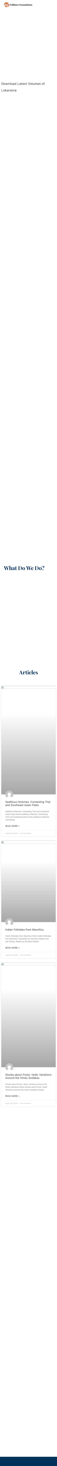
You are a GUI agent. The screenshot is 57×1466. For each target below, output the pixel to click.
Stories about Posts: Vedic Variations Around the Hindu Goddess (28, 1076)
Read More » (12, 826)
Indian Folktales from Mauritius (24, 929)
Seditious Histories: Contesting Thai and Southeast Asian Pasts (27, 803)
